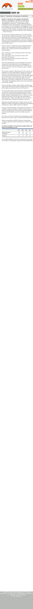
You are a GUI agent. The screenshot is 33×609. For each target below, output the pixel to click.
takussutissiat (5, 13)
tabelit (13, 13)
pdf (18, 13)
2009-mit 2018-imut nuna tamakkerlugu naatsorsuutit (15, 6)
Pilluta (20, 4)
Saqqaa (21, 6)
